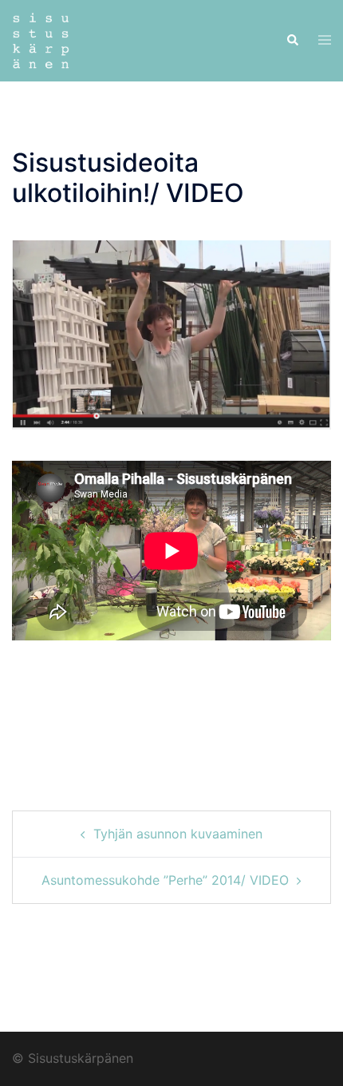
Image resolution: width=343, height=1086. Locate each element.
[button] (292, 40)
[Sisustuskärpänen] (40, 39)
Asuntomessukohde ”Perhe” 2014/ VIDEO (165, 880)
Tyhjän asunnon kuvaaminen (177, 834)
